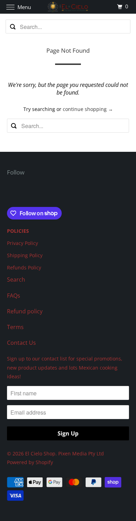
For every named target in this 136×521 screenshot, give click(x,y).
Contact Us (21, 343)
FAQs (13, 295)
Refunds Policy (24, 267)
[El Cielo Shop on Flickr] (8, 192)
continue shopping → (88, 109)
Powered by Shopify (30, 462)
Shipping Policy (25, 255)
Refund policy (25, 311)
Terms (15, 327)
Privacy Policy (22, 243)
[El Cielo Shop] (68, 7)
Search (16, 279)
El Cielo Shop (40, 453)
